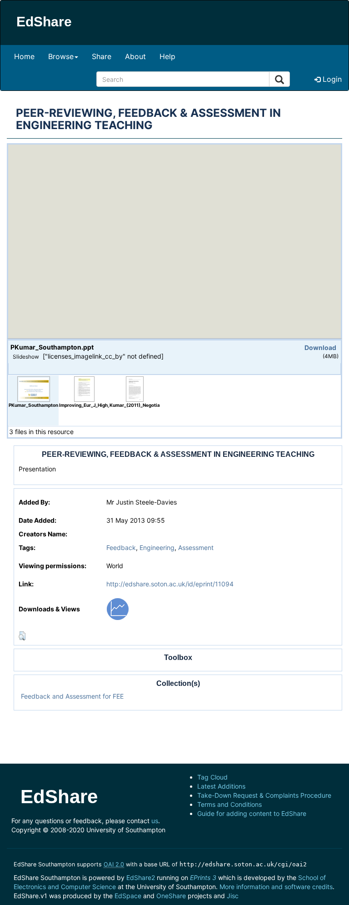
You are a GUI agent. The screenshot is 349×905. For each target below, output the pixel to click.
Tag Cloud (212, 777)
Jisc (233, 896)
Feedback (121, 547)
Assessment (196, 547)
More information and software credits (276, 886)
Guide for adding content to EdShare (251, 813)
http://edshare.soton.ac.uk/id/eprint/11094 (170, 584)
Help (167, 56)
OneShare (171, 896)
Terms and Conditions (229, 804)
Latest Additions (221, 786)
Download (320, 347)
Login (331, 79)
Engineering (157, 547)
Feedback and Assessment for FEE (72, 696)
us (154, 821)
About (135, 56)
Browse (61, 56)
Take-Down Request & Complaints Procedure (264, 795)
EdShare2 (140, 877)
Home (24, 56)
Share (101, 56)
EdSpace (128, 896)
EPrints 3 (203, 877)
